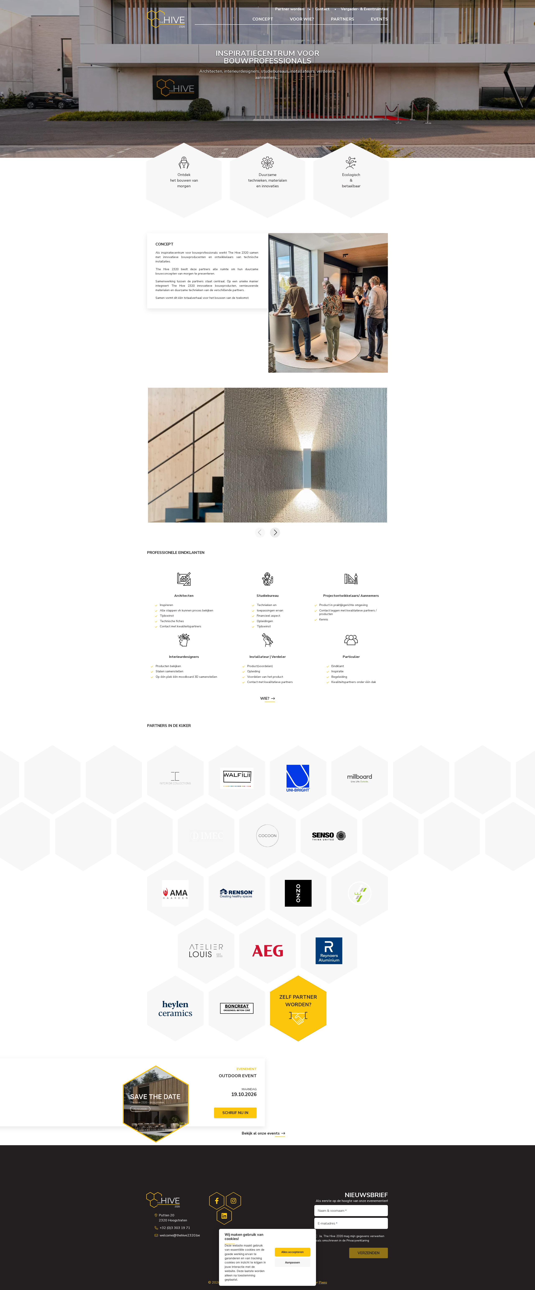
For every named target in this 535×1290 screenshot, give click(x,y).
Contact (322, 9)
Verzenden (369, 1252)
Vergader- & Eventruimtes (364, 9)
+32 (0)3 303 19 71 (175, 1228)
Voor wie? (302, 19)
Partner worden (289, 9)
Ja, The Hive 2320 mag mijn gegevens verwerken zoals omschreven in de (349, 1238)
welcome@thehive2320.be (180, 1235)
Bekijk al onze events (261, 1133)
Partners (342, 19)
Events (379, 19)
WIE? (264, 698)
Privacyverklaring (357, 1241)
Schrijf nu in (235, 1112)
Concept (262, 19)
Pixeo (323, 1282)
